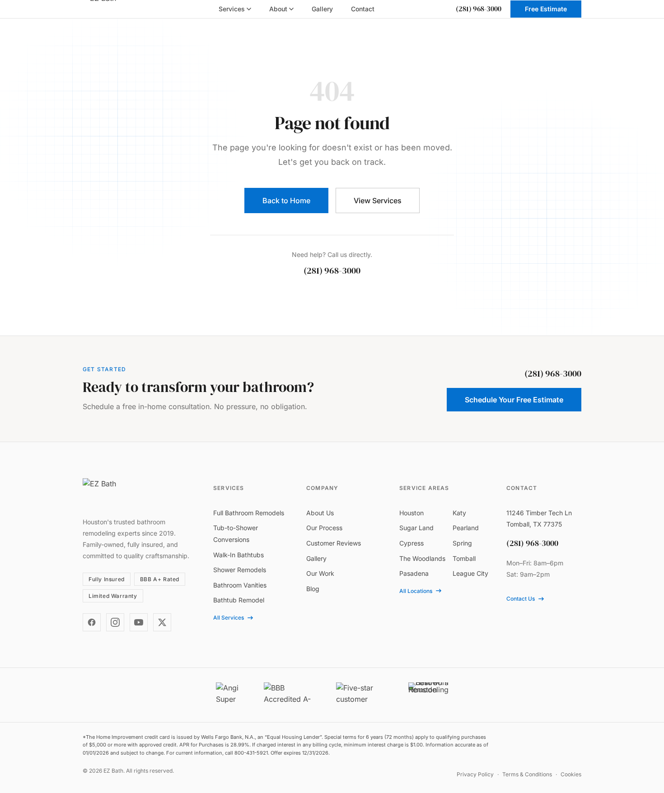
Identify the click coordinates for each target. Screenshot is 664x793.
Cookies (571, 774)
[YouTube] (139, 622)
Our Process (324, 528)
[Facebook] (92, 622)
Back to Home (286, 200)
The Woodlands (422, 558)
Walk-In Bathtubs (238, 555)
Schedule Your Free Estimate (514, 399)
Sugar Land (416, 528)
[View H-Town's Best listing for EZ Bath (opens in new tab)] (428, 695)
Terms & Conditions (527, 774)
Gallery (316, 558)
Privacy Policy (475, 774)
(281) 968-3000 (478, 9)
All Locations (415, 591)
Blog (312, 588)
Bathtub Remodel (238, 600)
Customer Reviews (333, 543)
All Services (228, 617)
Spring (462, 543)
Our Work (320, 573)
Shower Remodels (239, 570)
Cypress (411, 543)
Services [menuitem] (232, 9)
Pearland (466, 528)
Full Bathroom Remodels (248, 513)
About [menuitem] (278, 9)
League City (470, 573)
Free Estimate (546, 9)
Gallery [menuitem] (322, 9)
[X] (162, 622)
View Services (378, 200)
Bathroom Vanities (240, 585)
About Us (320, 513)
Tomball (464, 558)
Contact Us (520, 598)
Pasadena (414, 573)
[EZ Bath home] (110, 9)
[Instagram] (115, 622)
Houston (411, 513)
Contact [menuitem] (362, 9)
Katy (459, 513)
